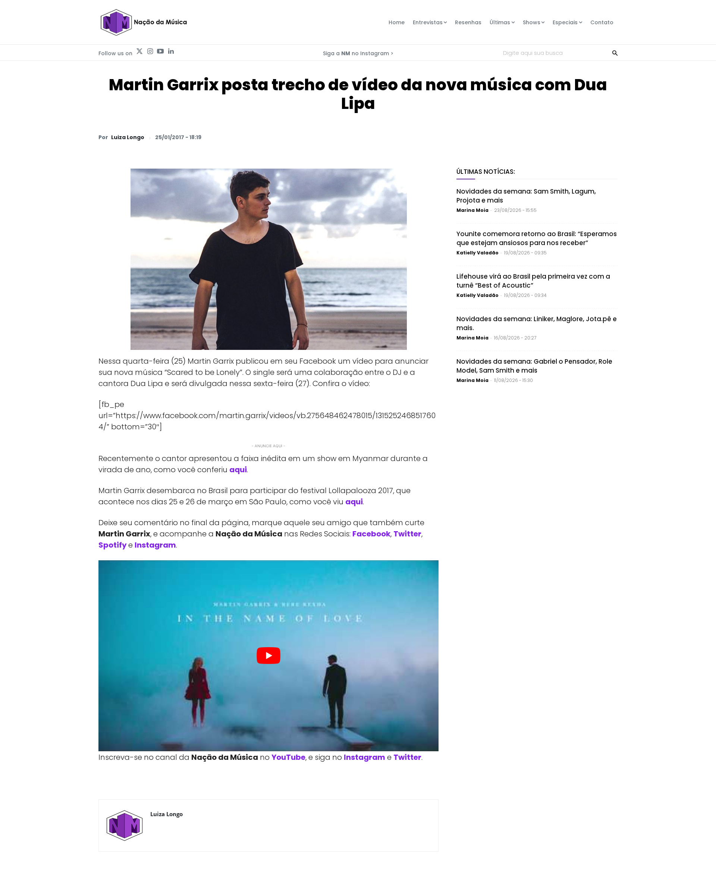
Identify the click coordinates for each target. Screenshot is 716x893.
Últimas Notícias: (485, 171)
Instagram (364, 757)
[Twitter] (139, 51)
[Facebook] (540, 136)
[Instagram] (150, 51)
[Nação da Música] (143, 22)
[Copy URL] (592, 136)
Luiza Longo (127, 137)
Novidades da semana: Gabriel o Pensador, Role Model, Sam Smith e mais (534, 366)
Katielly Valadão (477, 253)
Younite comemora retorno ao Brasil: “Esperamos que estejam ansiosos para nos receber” (536, 238)
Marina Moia (472, 210)
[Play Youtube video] (268, 656)
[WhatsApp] (506, 136)
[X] (523, 136)
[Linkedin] (170, 51)
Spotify (112, 545)
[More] (610, 136)
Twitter (407, 757)
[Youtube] (160, 51)
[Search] (615, 53)
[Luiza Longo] (124, 825)
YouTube (288, 757)
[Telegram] (557, 136)
